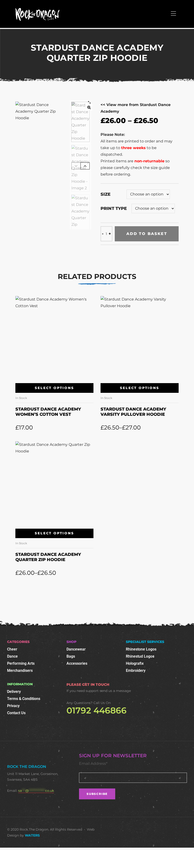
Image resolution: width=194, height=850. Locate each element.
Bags (70, 656)
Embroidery (136, 670)
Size (105, 194)
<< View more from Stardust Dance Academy (136, 108)
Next (85, 165)
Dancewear (76, 649)
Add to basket (146, 233)
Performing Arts (21, 663)
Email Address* (93, 763)
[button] (89, 107)
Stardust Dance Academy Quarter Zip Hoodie (48, 557)
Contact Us (16, 713)
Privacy (13, 706)
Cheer (12, 649)
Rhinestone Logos (141, 649)
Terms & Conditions (23, 698)
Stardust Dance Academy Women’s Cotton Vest (48, 412)
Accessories (76, 663)
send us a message (115, 691)
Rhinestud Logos (140, 656)
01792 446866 (96, 710)
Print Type (114, 208)
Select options (54, 388)
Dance (12, 656)
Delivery (14, 691)
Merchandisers (20, 670)
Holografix (135, 663)
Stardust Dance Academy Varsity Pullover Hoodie (133, 412)
